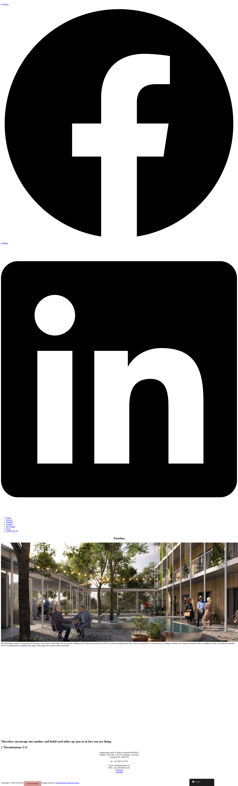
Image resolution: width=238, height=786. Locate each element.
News (8, 529)
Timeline (9, 522)
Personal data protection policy (67, 783)
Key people (10, 527)
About (8, 518)
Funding (9, 524)
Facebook (119, 770)
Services (9, 520)
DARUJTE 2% (12, 531)
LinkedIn (119, 772)
